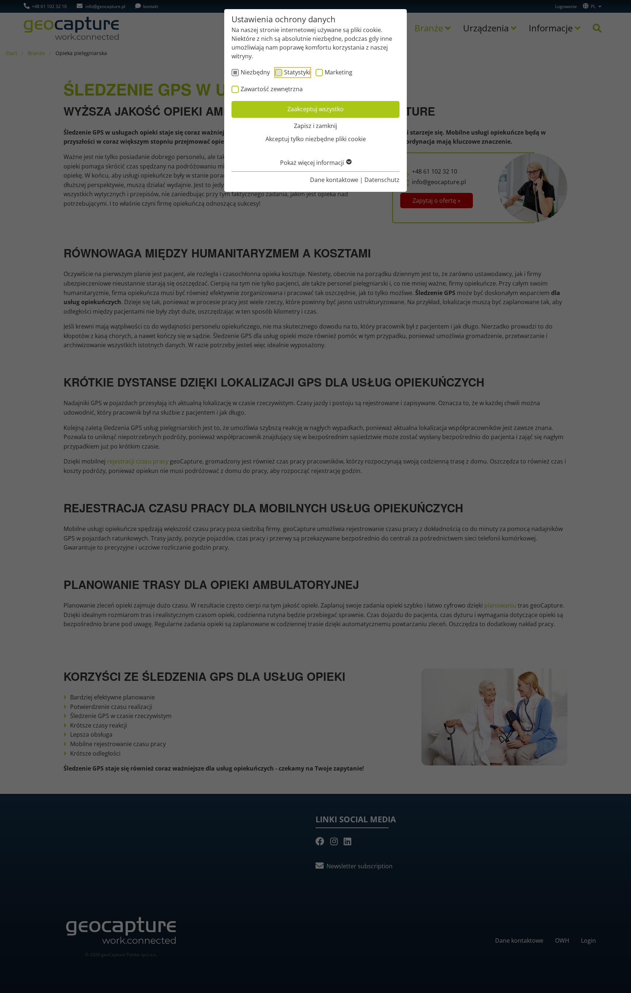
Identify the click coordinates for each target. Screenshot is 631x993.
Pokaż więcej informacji (312, 163)
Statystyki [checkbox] (297, 72)
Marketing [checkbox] (338, 72)
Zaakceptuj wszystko (315, 109)
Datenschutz (381, 180)
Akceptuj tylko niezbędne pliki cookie (315, 139)
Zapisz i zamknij (315, 126)
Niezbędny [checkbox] (255, 72)
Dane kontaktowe (334, 180)
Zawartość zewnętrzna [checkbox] (272, 89)
